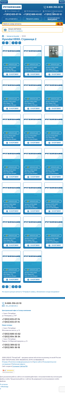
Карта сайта (37, 362)
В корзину (13, 74)
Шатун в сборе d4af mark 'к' (32, 91)
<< (3, 43)
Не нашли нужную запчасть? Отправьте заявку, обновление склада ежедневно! (30, 292)
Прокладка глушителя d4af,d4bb (10, 58)
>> (19, 43)
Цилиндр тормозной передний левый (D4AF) (10, 126)
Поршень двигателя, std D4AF (10, 229)
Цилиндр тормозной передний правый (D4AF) (53, 92)
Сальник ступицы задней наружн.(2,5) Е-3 (32, 160)
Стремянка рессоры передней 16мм (9, 160)
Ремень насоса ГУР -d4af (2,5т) (10, 194)
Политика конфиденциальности (20, 362)
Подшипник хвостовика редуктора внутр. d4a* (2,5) (53, 229)
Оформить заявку (32, 19)
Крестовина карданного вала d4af (52, 58)
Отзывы (5, 362)
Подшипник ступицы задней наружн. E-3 (9, 263)
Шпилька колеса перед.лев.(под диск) (11, 92)
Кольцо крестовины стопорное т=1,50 (30, 58)
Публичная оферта (18, 364)
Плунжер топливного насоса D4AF (31, 263)
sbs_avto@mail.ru (11, 19)
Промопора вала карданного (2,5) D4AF (31, 194)
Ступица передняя (30, 126)
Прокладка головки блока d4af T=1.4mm (53, 194)
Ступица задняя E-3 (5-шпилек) (52, 126)
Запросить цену (12, 64)
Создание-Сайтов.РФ (20, 366)
